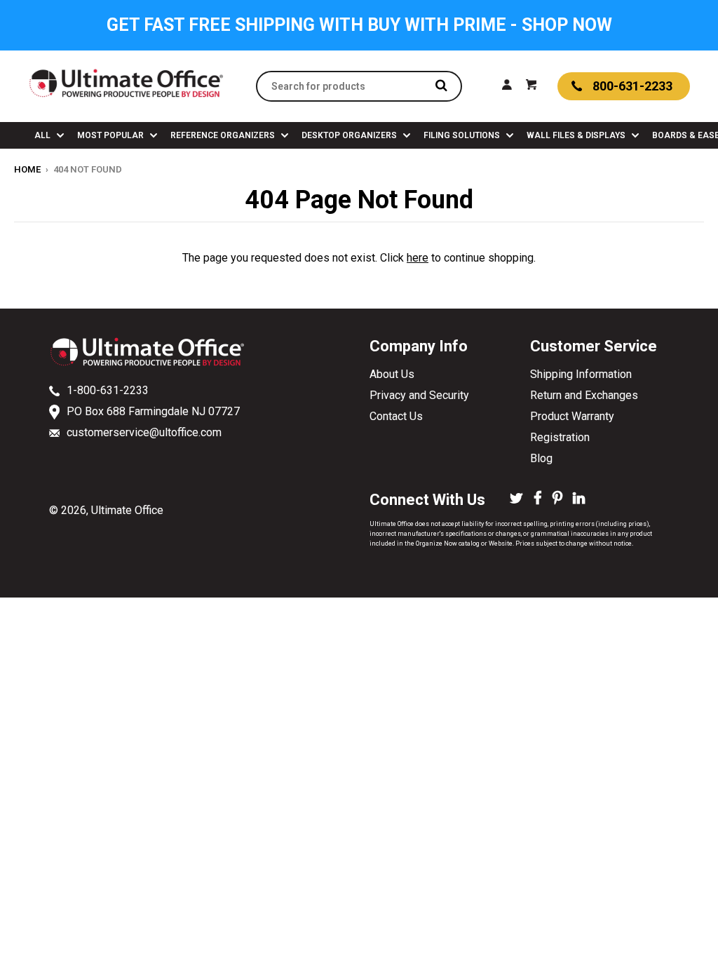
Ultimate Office (127, 510)
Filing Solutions (463, 135)
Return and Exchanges (584, 395)
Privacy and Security (419, 395)
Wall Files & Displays (577, 135)
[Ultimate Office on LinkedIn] (579, 499)
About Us (392, 374)
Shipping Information (581, 374)
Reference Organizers (223, 135)
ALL (43, 135)
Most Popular (111, 135)
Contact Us (396, 416)
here (417, 257)
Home (27, 169)
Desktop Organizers (350, 135)
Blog (541, 458)
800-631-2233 (632, 86)
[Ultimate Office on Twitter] (516, 499)
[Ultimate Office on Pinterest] (557, 499)
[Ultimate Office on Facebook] (538, 499)
